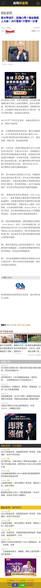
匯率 (8, 325)
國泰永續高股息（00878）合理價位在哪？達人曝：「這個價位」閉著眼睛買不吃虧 (34, 348)
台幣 (18, 325)
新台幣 (13, 325)
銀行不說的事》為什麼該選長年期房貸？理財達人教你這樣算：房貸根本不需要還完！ (6, 348)
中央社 (7, 33)
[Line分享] (23, 585)
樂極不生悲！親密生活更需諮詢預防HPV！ (20, 348)
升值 (23, 325)
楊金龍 (28, 325)
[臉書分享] (15, 585)
